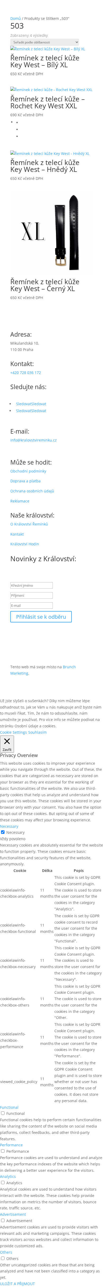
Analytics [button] (8, 1176)
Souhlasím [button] (37, 732)
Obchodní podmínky (28, 471)
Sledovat (38, 403)
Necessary (15, 832)
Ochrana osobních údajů (32, 490)
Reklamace (19, 501)
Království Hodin (24, 543)
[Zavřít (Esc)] (85, 6)
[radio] (57, 122)
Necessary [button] (9, 826)
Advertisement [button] (13, 1214)
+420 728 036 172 (25, 372)
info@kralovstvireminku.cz (33, 440)
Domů (15, 18)
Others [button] (6, 1252)
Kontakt (17, 534)
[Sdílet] (74, 6)
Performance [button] (11, 1144)
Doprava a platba (25, 480)
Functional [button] (9, 1107)
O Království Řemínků (29, 524)
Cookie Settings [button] (13, 732)
